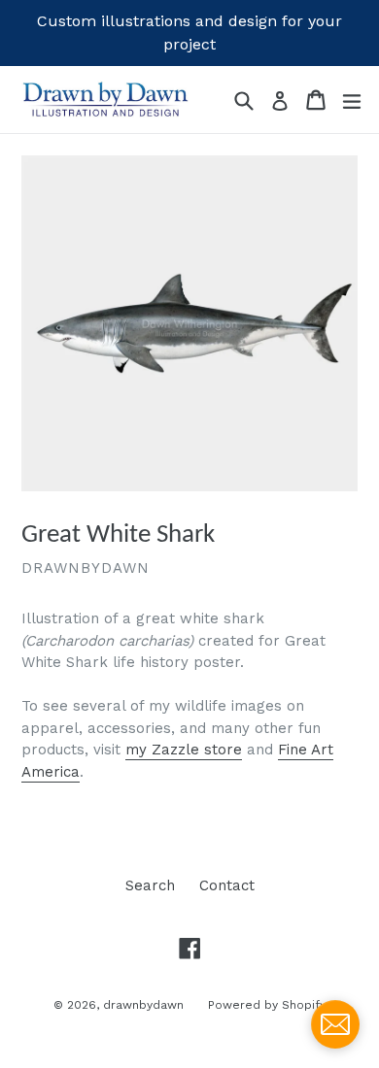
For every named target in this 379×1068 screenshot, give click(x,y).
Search (150, 885)
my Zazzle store (183, 749)
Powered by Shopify (267, 1005)
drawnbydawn (143, 1005)
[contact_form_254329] (335, 1024)
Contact (227, 885)
